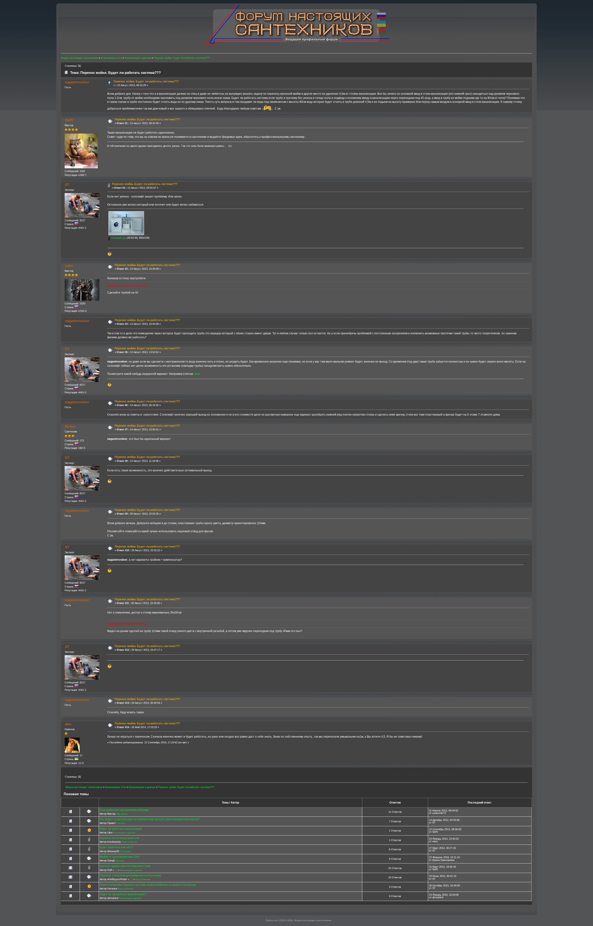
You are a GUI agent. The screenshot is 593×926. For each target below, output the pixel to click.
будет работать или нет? (116, 847)
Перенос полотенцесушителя (119, 838)
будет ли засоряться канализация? (123, 894)
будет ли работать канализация (121, 828)
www (197, 373)
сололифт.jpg (118, 237)
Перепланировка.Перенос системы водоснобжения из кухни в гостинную (148, 884)
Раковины (120, 861)
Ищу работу (122, 814)
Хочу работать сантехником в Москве (124, 810)
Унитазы (121, 823)
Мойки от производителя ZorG (120, 856)
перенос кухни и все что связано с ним (125, 866)
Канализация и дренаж (124, 833)
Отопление (125, 851)
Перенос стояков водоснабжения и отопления (130, 875)
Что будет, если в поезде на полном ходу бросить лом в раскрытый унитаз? (150, 819)
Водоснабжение (129, 842)
